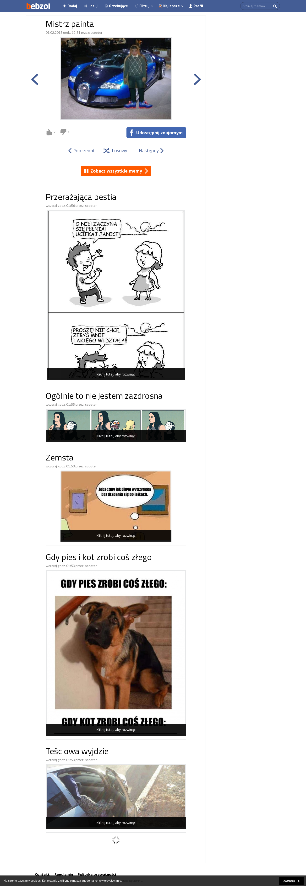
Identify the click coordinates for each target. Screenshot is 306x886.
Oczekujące (118, 6)
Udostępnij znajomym (159, 132)
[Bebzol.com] (38, 6)
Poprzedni (83, 150)
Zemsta (59, 458)
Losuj (93, 6)
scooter (96, 32)
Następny (149, 150)
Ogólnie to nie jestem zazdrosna (104, 396)
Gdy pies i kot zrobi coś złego (99, 558)
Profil (198, 6)
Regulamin (64, 874)
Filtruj (144, 6)
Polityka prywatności (97, 874)
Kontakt (42, 874)
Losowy (119, 150)
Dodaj (72, 6)
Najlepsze (171, 6)
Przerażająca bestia (81, 197)
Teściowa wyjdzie (77, 752)
